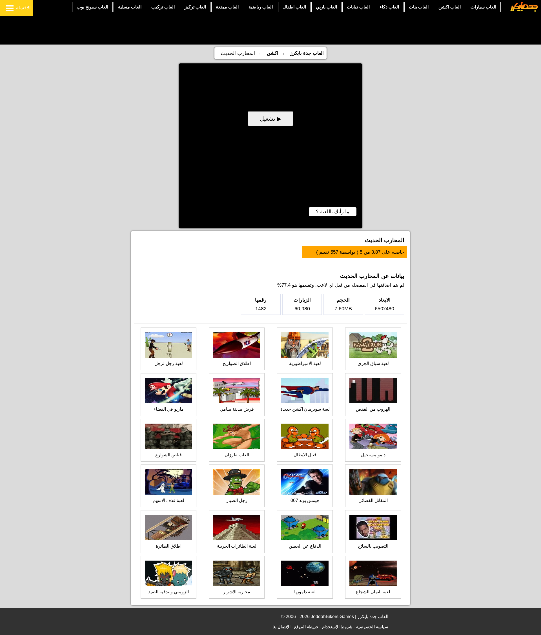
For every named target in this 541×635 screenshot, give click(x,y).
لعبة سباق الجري (373, 363)
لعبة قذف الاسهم (168, 500)
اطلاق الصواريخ (237, 363)
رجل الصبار (236, 500)
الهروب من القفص (373, 409)
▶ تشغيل (270, 119)
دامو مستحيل (373, 454)
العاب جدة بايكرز (307, 53)
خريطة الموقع (306, 626)
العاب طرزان (237, 454)
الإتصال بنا (281, 626)
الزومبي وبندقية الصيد (168, 591)
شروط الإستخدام (337, 626)
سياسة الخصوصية (372, 626)
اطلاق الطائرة (168, 546)
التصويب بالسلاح (373, 546)
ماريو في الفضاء (169, 409)
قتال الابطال (305, 454)
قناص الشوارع (168, 454)
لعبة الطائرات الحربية (236, 546)
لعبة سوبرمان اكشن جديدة (305, 409)
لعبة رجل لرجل (168, 363)
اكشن (272, 53)
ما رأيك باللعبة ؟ (332, 211)
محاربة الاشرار (236, 591)
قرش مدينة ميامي (237, 409)
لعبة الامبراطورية (305, 363)
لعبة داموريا (305, 591)
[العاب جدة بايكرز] (524, 11)
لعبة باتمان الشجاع (373, 591)
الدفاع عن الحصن (305, 546)
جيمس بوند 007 (305, 500)
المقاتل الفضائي (373, 500)
